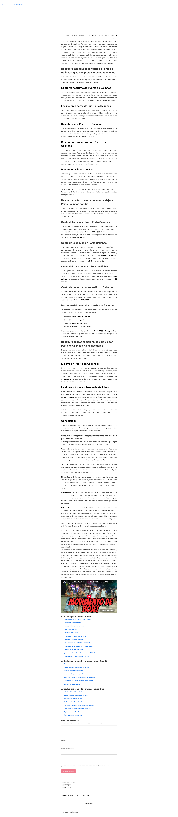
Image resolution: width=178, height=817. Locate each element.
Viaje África (74, 35)
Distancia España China (71, 632)
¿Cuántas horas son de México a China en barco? (78, 646)
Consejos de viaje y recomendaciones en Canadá (78, 680)
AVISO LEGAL (86, 795)
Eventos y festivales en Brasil (73, 698)
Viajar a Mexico (66, 785)
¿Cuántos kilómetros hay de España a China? (77, 619)
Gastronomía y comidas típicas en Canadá (76, 667)
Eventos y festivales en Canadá (73, 670)
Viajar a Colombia (66, 787)
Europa (113, 35)
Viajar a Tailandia (66, 784)
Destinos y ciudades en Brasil (73, 702)
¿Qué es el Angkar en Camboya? (73, 639)
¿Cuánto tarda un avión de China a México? (77, 656)
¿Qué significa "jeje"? (70, 629)
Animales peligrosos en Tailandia (74, 626)
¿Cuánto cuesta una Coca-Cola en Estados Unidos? (79, 653)
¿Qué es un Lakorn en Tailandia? (73, 649)
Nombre (63, 740)
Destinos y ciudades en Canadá (73, 674)
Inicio (67, 35)
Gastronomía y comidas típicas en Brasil (76, 695)
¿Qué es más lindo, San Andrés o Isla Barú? (77, 642)
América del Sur (96, 35)
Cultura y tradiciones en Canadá (73, 664)
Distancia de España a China (72, 622)
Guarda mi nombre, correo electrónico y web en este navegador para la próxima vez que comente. (86, 765)
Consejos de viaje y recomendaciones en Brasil (78, 708)
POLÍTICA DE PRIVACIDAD (74, 795)
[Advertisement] (89, 24)
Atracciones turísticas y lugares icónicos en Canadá (79, 677)
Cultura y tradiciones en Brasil (73, 691)
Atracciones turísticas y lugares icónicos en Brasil (79, 705)
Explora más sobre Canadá (72, 684)
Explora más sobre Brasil (71, 712)
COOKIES (64, 795)
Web (62, 756)
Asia (105, 35)
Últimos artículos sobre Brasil (73, 715)
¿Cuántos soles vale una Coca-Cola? (75, 636)
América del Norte (83, 35)
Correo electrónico (67, 748)
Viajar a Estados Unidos (68, 782)
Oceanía (112, 38)
